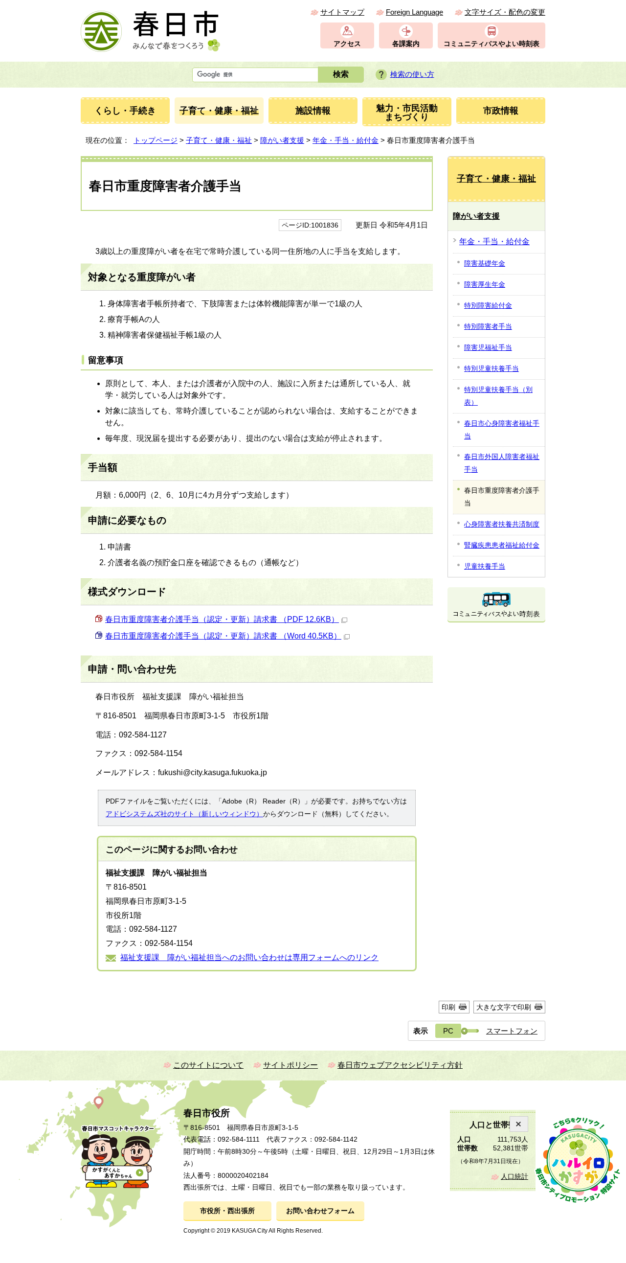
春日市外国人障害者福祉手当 (501, 463)
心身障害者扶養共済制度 (501, 524)
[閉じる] (519, 1124)
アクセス (347, 43)
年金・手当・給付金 (346, 140)
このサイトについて (208, 1065)
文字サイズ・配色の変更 (505, 12)
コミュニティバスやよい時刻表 (491, 43)
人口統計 (514, 1176)
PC (448, 1031)
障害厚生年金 (484, 284)
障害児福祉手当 (488, 347)
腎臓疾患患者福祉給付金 (501, 545)
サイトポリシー (290, 1065)
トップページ (156, 140)
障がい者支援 (282, 140)
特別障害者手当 (488, 326)
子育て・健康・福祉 (219, 140)
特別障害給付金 (488, 305)
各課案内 (406, 43)
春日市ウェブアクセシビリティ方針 (400, 1065)
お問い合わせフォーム (320, 1211)
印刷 (448, 1007)
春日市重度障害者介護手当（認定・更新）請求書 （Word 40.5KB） (223, 636)
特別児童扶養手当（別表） (498, 396)
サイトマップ (342, 12)
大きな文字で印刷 (503, 1007)
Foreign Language (414, 12)
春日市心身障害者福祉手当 (501, 429)
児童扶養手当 (484, 566)
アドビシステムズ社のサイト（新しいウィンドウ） (184, 814)
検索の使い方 (412, 74)
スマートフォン (511, 1031)
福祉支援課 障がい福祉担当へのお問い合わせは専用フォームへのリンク (249, 957)
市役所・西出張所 (227, 1211)
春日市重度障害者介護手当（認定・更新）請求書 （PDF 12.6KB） (222, 619)
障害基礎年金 (484, 263)
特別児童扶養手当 (491, 368)
